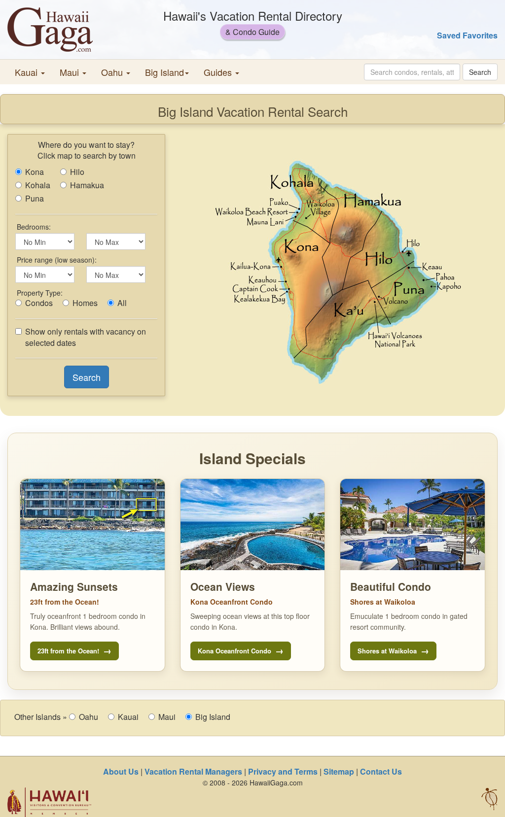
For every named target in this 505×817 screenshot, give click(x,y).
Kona (34, 172)
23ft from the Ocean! (68, 650)
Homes (85, 303)
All (122, 303)
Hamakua (87, 185)
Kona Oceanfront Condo (234, 650)
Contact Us (381, 771)
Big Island (212, 717)
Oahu (88, 717)
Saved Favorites (467, 35)
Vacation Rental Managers (193, 771)
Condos (39, 303)
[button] (29, 72)
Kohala (37, 185)
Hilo (77, 172)
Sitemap (339, 771)
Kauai (128, 717)
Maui (167, 717)
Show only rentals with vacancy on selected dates (85, 337)
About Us (121, 771)
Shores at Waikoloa (387, 650)
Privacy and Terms (283, 771)
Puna (34, 198)
